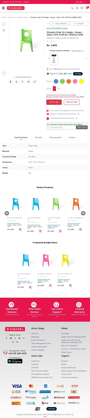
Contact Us (35, 361)
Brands (64, 364)
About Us (34, 333)
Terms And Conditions (69, 377)
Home (3, 17)
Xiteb (45, 416)
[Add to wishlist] (22, 194)
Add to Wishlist (60, 23)
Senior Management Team (41, 343)
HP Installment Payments (40, 374)
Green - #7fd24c (62, 81)
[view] (22, 200)
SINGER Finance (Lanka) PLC (42, 377)
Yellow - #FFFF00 (81, 81)
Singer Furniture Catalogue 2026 (73, 337)
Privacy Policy (66, 374)
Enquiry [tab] (72, 137)
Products (11, 17)
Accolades (65, 333)
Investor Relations (38, 350)
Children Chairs (22, 17)
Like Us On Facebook (69, 346)
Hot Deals (35, 368)
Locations (34, 364)
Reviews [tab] (38, 137)
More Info (77, 69)
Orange (69, 80)
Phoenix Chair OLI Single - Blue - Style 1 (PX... (14, 225)
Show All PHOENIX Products (57, 28)
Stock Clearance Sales (39, 371)
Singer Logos (66, 352)
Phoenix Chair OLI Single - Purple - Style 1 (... (44, 281)
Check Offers (77, 51)
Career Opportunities (39, 347)
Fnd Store (81, 127)
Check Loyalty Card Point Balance (74, 371)
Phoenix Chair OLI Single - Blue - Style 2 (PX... (35, 226)
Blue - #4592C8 (56, 81)
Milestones (35, 337)
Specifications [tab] (21, 137)
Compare (80, 23)
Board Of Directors (38, 340)
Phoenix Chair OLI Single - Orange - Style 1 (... (74, 225)
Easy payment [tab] (55, 137)
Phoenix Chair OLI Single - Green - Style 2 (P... (54, 226)
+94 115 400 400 (15, 2)
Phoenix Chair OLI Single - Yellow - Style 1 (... (64, 281)
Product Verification (68, 368)
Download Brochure (23, 77)
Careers (26, 2)
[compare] (22, 197)
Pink (74, 80)
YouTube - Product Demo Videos (73, 349)
